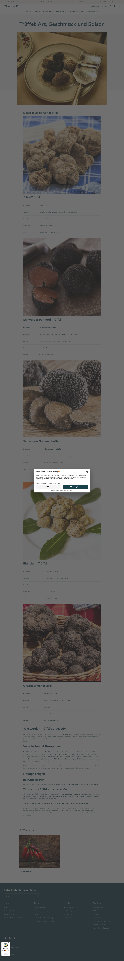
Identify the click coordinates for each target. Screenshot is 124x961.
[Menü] (9, 943)
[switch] (6, 954)
